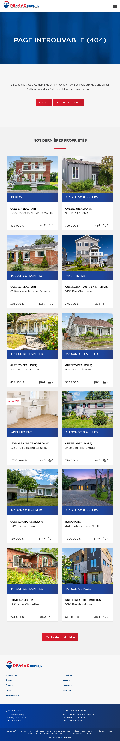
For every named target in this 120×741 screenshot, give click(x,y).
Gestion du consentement (80, 733)
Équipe (9, 680)
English (67, 690)
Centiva (66, 737)
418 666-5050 (74, 721)
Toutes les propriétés (60, 637)
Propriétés (11, 675)
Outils (9, 690)
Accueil (44, 103)
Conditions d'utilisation (55, 733)
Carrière (67, 675)
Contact (67, 685)
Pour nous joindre (68, 103)
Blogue (67, 680)
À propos (10, 685)
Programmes (12, 695)
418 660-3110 (16, 721)
